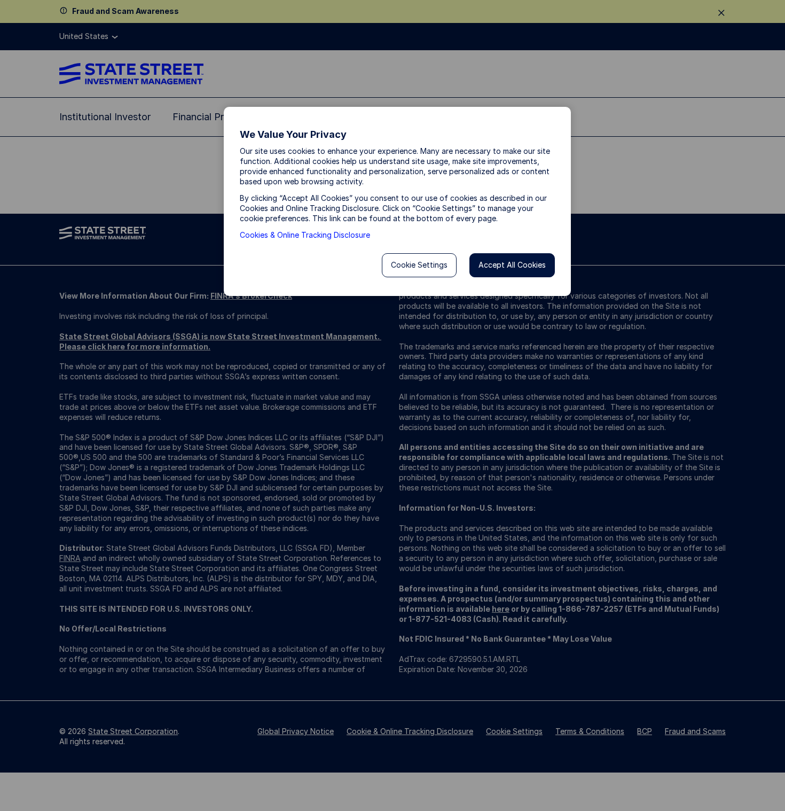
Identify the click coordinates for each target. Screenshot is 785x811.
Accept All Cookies (512, 264)
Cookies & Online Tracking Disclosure (305, 234)
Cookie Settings (419, 264)
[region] (397, 201)
